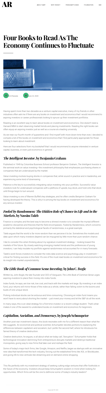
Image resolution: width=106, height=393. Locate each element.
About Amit (41, 5)
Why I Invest (55, 5)
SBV (100, 5)
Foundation (88, 5)
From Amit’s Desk (72, 5)
